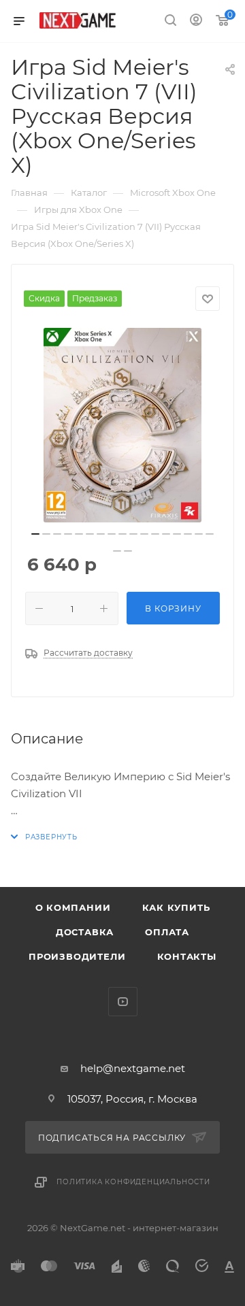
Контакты (186, 956)
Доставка (85, 931)
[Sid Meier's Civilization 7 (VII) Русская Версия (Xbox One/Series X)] (122, 425)
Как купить (176, 907)
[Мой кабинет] (196, 21)
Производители (77, 956)
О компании (73, 907)
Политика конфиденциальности (133, 1181)
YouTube (122, 1001)
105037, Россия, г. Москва (132, 1098)
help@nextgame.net (132, 1068)
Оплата (167, 931)
